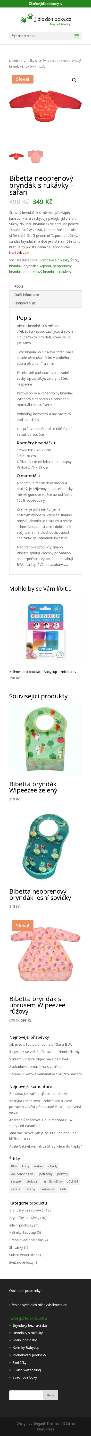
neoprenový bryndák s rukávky (47, 271)
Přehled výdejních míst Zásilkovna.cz (38, 1305)
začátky (30, 1189)
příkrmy (62, 1174)
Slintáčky (16, 1247)
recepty (16, 1181)
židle (63, 1189)
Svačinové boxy (21, 1262)
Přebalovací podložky (26, 1240)
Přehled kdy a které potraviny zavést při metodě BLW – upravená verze (45, 1107)
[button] (74, 80)
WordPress (45, 1429)
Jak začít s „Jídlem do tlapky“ (46, 1093)
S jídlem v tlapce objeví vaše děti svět (38, 1059)
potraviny (45, 1174)
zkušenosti (47, 1189)
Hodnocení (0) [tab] (25, 303)
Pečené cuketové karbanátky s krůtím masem (45, 1074)
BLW (14, 1166)
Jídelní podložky (21, 1225)
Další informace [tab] (26, 294)
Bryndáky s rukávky (35, 60)
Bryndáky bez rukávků (26, 1210)
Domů (13, 60)
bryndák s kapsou (37, 266)
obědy (52, 1166)
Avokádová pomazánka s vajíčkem (36, 1066)
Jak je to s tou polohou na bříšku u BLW (40, 1044)
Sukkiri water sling (23, 1255)
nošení (38, 1166)
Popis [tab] (18, 286)
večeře (15, 1189)
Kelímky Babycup (22, 1232)
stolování (32, 1181)
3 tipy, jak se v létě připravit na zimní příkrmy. (44, 1051)
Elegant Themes (46, 1423)
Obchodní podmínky (25, 1290)
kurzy (25, 1166)
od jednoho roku (22, 1174)
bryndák (15, 266)
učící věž (72, 1181)
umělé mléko (53, 1181)
